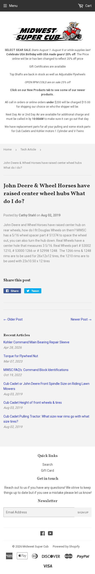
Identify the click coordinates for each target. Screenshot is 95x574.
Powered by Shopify (66, 546)
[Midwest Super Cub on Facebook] (42, 534)
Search (47, 464)
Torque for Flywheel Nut (20, 356)
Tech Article (28, 149)
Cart (88, 6)
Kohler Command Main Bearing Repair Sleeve (36, 342)
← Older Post (13, 319)
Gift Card (47, 470)
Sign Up (83, 512)
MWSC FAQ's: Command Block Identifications (35, 370)
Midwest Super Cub (36, 546)
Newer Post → (81, 319)
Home (7, 149)
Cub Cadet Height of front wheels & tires (32, 402)
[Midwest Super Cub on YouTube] (50, 534)
